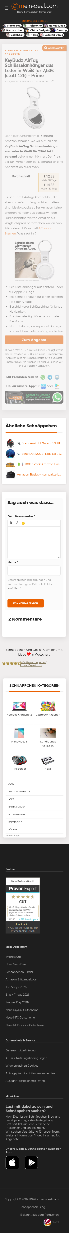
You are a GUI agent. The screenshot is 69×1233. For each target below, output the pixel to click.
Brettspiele (15, 822)
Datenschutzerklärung (21, 1050)
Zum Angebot (34, 340)
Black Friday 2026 (18, 994)
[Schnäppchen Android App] (56, 386)
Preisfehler (13, 1128)
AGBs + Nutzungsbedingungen (26, 1058)
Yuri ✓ (7, 81)
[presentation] (11, 523)
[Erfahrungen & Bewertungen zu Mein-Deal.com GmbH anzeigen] (23, 905)
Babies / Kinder (16, 806)
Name (12, 562)
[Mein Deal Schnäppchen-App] (34, 1162)
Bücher (12, 829)
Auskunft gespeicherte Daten (25, 1081)
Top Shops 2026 (16, 987)
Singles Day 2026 (17, 1002)
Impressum (13, 957)
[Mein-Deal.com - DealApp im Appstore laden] (15, 1162)
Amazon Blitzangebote (21, 979)
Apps (11, 799)
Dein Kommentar (21, 516)
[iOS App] (43, 386)
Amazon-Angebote (19, 791)
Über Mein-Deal (16, 964)
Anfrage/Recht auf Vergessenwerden (30, 1073)
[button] (11, 523)
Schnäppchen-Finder (19, 972)
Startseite (13, 50)
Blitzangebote (16, 814)
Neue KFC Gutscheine (20, 1017)
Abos (11, 784)
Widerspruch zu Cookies (22, 1065)
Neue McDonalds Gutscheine (25, 1025)
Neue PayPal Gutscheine (22, 1010)
